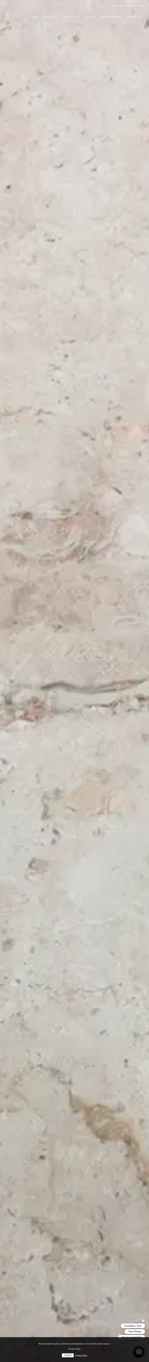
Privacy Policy (81, 1355)
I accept (68, 1355)
